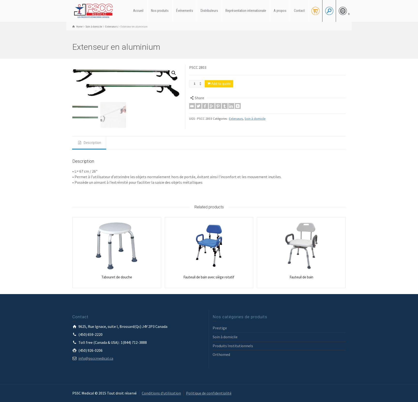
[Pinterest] (218, 106)
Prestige (220, 327)
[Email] (192, 106)
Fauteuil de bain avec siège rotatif (208, 277)
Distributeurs (209, 11)
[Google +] (212, 106)
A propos (280, 11)
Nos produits (160, 11)
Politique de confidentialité (208, 393)
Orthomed (221, 354)
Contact (299, 11)
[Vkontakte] (238, 106)
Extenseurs (236, 119)
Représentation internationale (245, 11)
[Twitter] (199, 106)
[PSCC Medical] (95, 10)
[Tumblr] (225, 106)
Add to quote (221, 83)
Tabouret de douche (116, 277)
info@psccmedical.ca (95, 358)
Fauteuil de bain (301, 277)
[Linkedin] (231, 106)
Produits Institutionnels (233, 345)
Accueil (138, 11)
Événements (184, 11)
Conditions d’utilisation (161, 393)
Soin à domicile (255, 119)
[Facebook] (205, 106)
